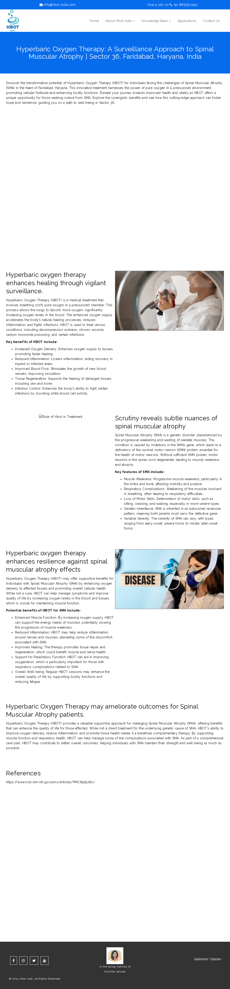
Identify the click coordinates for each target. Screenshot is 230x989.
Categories (201, 958)
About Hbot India (118, 21)
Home (94, 21)
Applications (187, 21)
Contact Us (211, 21)
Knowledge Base (155, 21)
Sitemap (215, 958)
